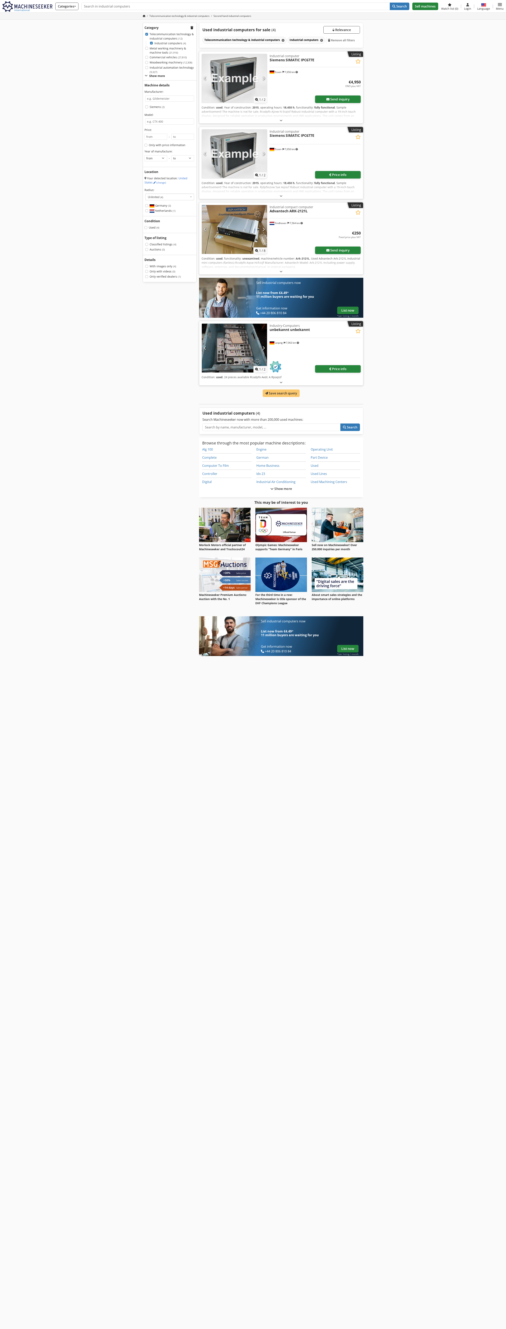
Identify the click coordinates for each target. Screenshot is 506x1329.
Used (154, 227)
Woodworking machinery (171, 62)
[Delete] (283, 40)
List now (347, 310)
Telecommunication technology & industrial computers (172, 36)
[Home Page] (144, 16)
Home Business (267, 465)
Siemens (157, 107)
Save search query (282, 393)
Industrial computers (170, 43)
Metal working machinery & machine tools (168, 50)
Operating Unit (322, 449)
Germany (162, 205)
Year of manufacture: (158, 151)
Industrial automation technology (172, 70)
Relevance (342, 30)
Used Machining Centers (329, 482)
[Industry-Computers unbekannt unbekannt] (234, 348)
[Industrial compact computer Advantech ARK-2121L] (234, 229)
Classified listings (163, 244)
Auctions (157, 249)
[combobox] (169, 197)
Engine (261, 449)
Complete (209, 457)
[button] (500, 6)
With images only (163, 266)
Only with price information (167, 145)
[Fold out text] (281, 120)
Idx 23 (260, 474)
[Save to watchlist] (358, 61)
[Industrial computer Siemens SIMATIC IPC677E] (234, 78)
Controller (209, 474)
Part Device (319, 457)
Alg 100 (207, 449)
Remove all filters (342, 40)
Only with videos (162, 271)
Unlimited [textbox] (155, 197)
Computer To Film (215, 465)
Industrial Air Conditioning (275, 482)
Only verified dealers (165, 276)
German (262, 457)
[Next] (263, 78)
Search (401, 6)
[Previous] (205, 78)
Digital (207, 482)
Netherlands (165, 211)
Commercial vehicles (168, 57)
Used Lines (319, 474)
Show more (283, 489)
